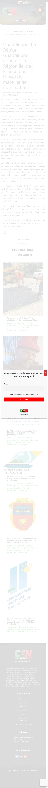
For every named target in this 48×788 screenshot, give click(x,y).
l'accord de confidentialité (26, 394)
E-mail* (7, 384)
